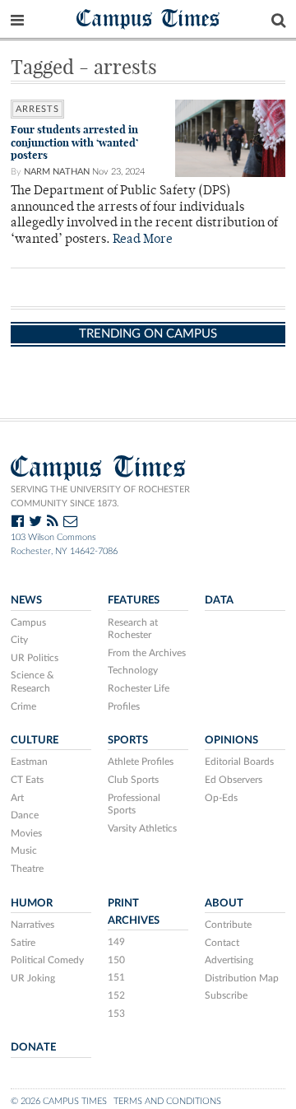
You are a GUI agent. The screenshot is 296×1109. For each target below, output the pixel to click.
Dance (25, 815)
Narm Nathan (57, 171)
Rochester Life (138, 688)
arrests (37, 109)
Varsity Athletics (142, 828)
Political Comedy (47, 960)
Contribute (228, 925)
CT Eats (27, 780)
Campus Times (148, 17)
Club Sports (133, 780)
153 (116, 1013)
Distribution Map (242, 978)
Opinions (231, 740)
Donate (33, 1047)
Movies (26, 833)
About (224, 903)
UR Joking (33, 978)
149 (116, 942)
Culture (34, 740)
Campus (28, 622)
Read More (143, 240)
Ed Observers (233, 780)
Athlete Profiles (140, 762)
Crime (23, 706)
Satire (23, 943)
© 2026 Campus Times (59, 1101)
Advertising (229, 960)
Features (134, 600)
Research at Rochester (133, 629)
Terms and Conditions (167, 1101)
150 (116, 960)
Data (219, 600)
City (19, 640)
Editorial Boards (239, 762)
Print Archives (134, 911)
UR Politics (34, 658)
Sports (128, 740)
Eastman (29, 762)
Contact (222, 943)
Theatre (27, 869)
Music (24, 850)
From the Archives (147, 653)
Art (17, 798)
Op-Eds (221, 798)
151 (116, 977)
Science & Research (32, 681)
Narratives (32, 925)
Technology (133, 670)
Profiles (124, 706)
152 (116, 995)
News (26, 600)
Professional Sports (134, 804)
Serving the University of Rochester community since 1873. (100, 496)
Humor (32, 903)
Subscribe (226, 995)
